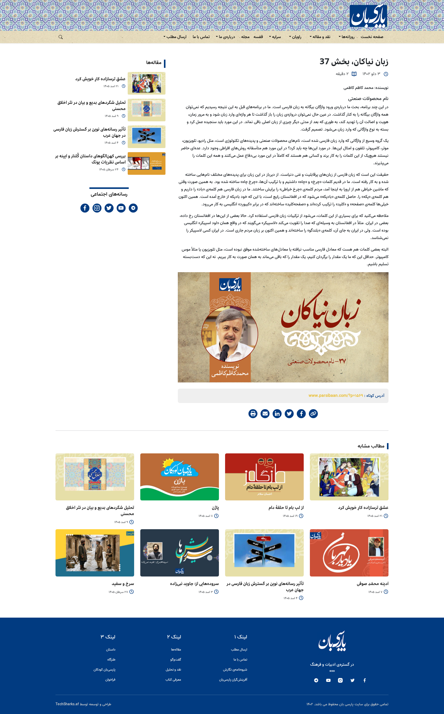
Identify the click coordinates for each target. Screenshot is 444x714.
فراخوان (110, 679)
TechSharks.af (67, 704)
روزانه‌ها (348, 37)
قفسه (258, 37)
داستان (110, 649)
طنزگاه (111, 659)
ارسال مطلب (176, 37)
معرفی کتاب (173, 679)
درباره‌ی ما (227, 37)
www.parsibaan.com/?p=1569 (336, 395)
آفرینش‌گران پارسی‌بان (233, 679)
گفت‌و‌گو (175, 659)
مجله (245, 37)
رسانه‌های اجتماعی (109, 194)
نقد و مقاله (321, 37)
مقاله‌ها (153, 63)
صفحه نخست (372, 37)
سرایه (276, 37)
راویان (296, 37)
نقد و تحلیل (173, 669)
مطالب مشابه (371, 446)
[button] (61, 37)
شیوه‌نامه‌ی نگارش (235, 669)
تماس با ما (201, 37)
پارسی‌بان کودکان (104, 669)
